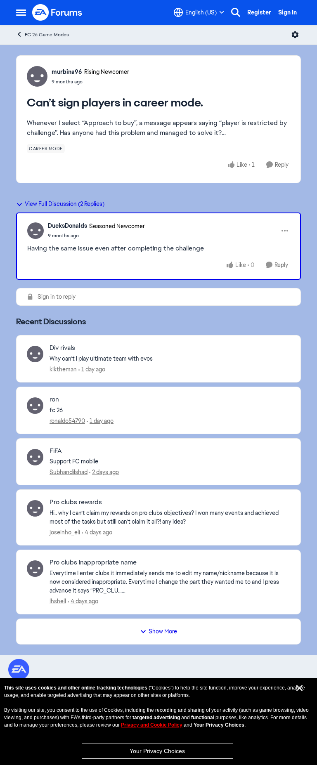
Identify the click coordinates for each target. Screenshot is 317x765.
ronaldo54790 (67, 421)
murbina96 (67, 72)
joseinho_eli (65, 532)
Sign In (287, 12)
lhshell (58, 601)
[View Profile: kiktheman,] (35, 354)
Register (259, 12)
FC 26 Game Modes (47, 34)
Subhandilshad (69, 472)
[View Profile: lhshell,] (35, 568)
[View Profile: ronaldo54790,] (35, 405)
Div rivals (62, 348)
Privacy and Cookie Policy (151, 725)
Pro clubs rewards (76, 502)
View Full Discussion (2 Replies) (64, 204)
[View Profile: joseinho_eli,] (35, 508)
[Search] (236, 12)
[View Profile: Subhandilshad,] (35, 457)
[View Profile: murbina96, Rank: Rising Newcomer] (37, 76)
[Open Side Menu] (21, 12)
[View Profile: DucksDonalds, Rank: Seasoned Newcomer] (35, 230)
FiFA (56, 451)
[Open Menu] (295, 34)
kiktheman (63, 369)
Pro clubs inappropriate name (93, 562)
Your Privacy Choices (157, 751)
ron (54, 399)
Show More (163, 631)
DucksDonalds (67, 225)
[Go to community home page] (57, 12)
